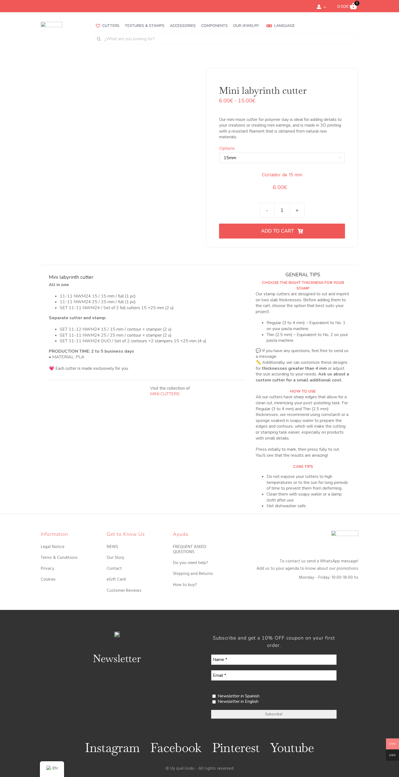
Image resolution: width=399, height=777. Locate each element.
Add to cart (277, 231)
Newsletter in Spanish (238, 696)
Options (227, 148)
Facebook (175, 748)
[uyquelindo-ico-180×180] (51, 24)
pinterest (236, 748)
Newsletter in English (237, 701)
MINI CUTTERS (165, 394)
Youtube (292, 748)
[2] (77, 157)
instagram (112, 748)
